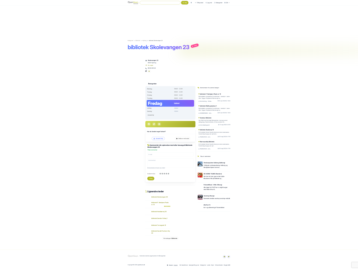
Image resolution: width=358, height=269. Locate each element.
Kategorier (203, 265)
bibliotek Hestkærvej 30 (159, 211)
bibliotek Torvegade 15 (158, 225)
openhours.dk (141, 264)
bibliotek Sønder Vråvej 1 (159, 218)
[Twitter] (228, 256)
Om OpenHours (183, 265)
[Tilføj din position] (191, 2)
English (176, 265)
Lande (208, 265)
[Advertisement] (179, 21)
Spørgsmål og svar (194, 265)
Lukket (195, 45)
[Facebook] (224, 256)
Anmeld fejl (151, 115)
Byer (212, 265)
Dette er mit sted (183, 138)
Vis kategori (170, 238)
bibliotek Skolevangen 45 (159, 197)
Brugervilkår (227, 265)
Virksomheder (219, 265)
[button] (226, 2)
